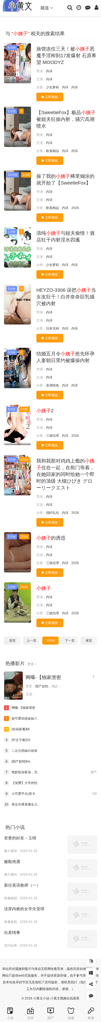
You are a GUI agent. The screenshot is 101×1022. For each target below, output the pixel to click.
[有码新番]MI (18, 729)
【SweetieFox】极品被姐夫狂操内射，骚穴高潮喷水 (66, 119)
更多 (31, 664)
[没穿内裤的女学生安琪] (82, 915)
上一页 (31, 640)
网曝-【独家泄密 (43, 677)
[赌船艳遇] (82, 868)
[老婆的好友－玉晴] (82, 844)
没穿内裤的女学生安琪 (24, 909)
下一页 (70, 640)
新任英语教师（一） (22, 885)
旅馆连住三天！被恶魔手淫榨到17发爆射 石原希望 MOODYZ (66, 55)
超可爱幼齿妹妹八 (22, 718)
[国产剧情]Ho (18, 761)
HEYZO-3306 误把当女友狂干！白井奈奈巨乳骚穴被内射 (66, 296)
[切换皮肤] (91, 972)
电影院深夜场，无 (51, 772)
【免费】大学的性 (22, 783)
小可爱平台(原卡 (51, 794)
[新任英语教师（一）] (82, 891)
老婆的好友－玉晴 (20, 838)
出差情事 (12, 932)
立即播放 (51, 97)
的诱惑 (50, 538)
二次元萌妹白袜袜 (22, 751)
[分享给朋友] (91, 984)
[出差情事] (82, 939)
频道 (45, 8)
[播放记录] (78, 7)
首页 (12, 640)
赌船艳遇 (12, 861)
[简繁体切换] (91, 961)
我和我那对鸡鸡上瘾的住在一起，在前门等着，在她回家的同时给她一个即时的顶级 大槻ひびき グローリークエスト (65, 474)
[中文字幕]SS (18, 740)
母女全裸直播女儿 (21, 804)
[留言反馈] (87, 7)
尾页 (89, 640)
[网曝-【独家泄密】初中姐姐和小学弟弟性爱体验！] (13, 685)
